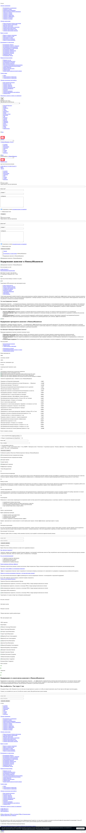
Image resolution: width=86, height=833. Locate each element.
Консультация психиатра (9, 82)
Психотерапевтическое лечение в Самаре (12, 349)
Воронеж (5, 117)
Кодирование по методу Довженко (11, 45)
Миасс (4, 126)
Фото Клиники (6, 294)
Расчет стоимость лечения (9, 286)
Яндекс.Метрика (46, 827)
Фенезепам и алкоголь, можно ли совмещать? (11, 95)
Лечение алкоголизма (5, 21)
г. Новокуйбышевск (12, 156)
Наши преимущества (8, 285)
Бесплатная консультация (9, 343)
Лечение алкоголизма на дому (10, 29)
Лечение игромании (7, 91)
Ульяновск (5, 121)
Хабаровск (5, 122)
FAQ (4, 149)
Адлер (4, 127)
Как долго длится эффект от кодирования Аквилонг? (13, 568)
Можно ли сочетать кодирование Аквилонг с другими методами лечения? (18, 573)
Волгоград (5, 115)
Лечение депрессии (7, 86)
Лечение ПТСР (6, 93)
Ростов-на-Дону (7, 114)
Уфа (4, 116)
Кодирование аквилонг (8, 49)
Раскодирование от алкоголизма (10, 48)
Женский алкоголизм (8, 25)
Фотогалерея (6, 146)
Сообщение (3, 196)
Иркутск (5, 120)
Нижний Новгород (7, 105)
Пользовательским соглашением (42, 828)
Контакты (5, 152)
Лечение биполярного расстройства (11, 92)
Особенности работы (8, 289)
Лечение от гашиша (7, 14)
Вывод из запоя (4, 33)
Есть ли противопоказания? (7, 555)
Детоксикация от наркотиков (10, 78)
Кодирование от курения (9, 62)
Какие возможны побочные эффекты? (9, 564)
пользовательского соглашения (19, 209)
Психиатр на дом (7, 83)
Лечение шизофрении (8, 88)
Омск (4, 109)
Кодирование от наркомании (9, 8)
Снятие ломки (4, 73)
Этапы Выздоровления (8, 291)
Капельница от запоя (8, 37)
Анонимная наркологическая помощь (11, 66)
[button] (43, 665)
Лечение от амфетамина (8, 16)
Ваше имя (3, 188)
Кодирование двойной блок (9, 50)
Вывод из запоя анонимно (9, 40)
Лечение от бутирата (8, 17)
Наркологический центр (8, 68)
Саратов (5, 118)
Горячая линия (6, 69)
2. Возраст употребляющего (7, 438)
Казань (4, 106)
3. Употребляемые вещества (7, 445)
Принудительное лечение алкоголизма (12, 23)
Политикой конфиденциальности (29, 828)
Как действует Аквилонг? (6, 550)
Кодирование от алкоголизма (7, 42)
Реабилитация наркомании (9, 10)
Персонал (5, 145)
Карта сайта (3, 818)
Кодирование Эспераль (8, 53)
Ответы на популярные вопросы (8, 579)
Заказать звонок (4, 815)
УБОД (4, 75)
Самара (5, 110)
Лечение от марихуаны (8, 15)
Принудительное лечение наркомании (12, 11)
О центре (5, 144)
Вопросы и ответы (7, 290)
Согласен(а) (80, 828)
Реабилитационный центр (9, 61)
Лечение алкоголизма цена (9, 288)
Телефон (3, 192)
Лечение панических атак (9, 87)
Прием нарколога (7, 67)
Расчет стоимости (12, 815)
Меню (2, 167)
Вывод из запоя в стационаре (10, 35)
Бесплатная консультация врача (8, 270)
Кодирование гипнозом (8, 51)
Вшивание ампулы (7, 54)
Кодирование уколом (8, 55)
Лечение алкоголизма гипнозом (10, 30)
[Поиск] (13, 140)
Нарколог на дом (7, 60)
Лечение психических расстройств (9, 80)
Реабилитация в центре (8, 351)
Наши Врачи (6, 292)
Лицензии (5, 148)
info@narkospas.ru (5, 811)
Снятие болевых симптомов (9, 346)
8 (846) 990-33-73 (4, 166)
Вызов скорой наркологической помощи (12, 71)
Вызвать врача (4, 161)
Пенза (4, 123)
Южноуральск (6, 128)
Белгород (5, 124)
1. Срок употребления (6, 435)
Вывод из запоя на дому (8, 36)
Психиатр (5, 89)
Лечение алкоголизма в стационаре (11, 27)
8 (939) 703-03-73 (12, 166)
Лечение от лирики (7, 12)
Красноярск (6, 111)
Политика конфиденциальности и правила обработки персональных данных (18, 826)
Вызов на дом (6, 345)
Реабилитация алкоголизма (9, 28)
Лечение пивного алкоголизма (10, 24)
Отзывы (5, 150)
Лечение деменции (7, 85)
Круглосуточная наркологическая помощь (13, 64)
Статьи (4, 151)
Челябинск (5, 108)
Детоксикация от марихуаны (9, 76)
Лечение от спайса (7, 9)
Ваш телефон (4, 443)
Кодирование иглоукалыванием (10, 47)
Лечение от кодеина (7, 18)
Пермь (4, 112)
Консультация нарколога (8, 63)
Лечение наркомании (5, 5)
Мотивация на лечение (8, 348)
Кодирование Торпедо (8, 44)
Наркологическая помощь (6, 57)
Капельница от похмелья (9, 38)
